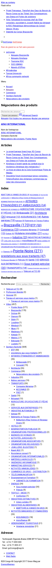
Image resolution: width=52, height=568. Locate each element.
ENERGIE (15, 484)
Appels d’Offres (18, 67)
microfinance (29, 240)
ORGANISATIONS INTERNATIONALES (27, 456)
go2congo (10, 52)
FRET (18, 392)
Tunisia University (14, 73)
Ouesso (7, 251)
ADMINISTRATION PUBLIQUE (13, 202)
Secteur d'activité (13, 347)
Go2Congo (17, 42)
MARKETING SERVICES (21, 465)
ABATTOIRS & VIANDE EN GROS (15, 195)
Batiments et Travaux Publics (24, 417)
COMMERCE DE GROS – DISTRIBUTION (28, 471)
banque (20, 221)
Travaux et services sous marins (38, 268)
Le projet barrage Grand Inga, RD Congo (23, 151)
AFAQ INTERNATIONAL (13, 124)
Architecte (15, 368)
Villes (8, 304)
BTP (36, 225)
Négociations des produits (12, 139)
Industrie (19, 237)
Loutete (14, 344)
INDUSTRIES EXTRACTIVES (23, 499)
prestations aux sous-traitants (23, 256)
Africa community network (17, 76)
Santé (33, 259)
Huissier (8, 238)
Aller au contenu (8, 2)
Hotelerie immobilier (28, 233)
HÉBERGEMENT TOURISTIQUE (24, 523)
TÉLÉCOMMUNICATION (21, 474)
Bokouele (15, 341)
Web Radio (11, 556)
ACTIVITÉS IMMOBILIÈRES (23, 468)
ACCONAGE (35, 195)
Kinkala (14, 334)
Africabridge (11, 70)
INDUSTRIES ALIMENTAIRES (24, 505)
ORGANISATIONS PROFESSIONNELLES (15, 247)
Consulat (20, 365)
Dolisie (10, 233)
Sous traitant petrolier (25, 487)
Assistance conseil (19, 453)
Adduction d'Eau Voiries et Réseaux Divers (27, 198)
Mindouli (15, 325)
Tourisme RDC (17, 61)
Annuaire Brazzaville (20, 55)
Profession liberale (9, 260)
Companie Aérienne (29, 230)
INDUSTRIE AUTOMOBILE (22, 411)
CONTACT (10, 553)
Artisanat (13, 216)
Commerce (10, 229)
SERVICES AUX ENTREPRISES (24, 408)
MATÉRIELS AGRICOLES (22, 459)
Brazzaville (17, 225)
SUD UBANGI (17, 64)
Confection (21, 496)
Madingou (15, 331)
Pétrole (23, 260)
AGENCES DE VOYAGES (10, 209)
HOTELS (15, 426)
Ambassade (25, 212)
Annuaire (5, 118)
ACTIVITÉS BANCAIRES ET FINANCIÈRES (29, 511)
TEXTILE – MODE (19, 493)
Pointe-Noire (31, 139)
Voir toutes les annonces (20, 118)
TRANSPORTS (16, 267)
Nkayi (13, 328)
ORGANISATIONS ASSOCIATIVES (30, 244)
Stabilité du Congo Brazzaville (19, 32)
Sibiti (13, 319)
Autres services (18, 380)
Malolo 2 (15, 338)
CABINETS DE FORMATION (28, 481)
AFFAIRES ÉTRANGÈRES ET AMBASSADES (30, 356)
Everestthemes (8, 564)
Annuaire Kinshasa (19, 58)
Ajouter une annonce (40, 118)
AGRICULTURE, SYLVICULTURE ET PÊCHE (29, 401)
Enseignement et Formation (23, 477)
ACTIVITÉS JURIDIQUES (22, 438)
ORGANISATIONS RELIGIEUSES (25, 444)
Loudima (15, 322)
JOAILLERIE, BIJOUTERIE (13, 241)
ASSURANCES (31, 216)
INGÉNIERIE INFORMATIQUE (23, 462)
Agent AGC (16, 450)
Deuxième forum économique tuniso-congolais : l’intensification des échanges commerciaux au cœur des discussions (27, 179)
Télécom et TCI (32, 271)
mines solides (43, 241)
